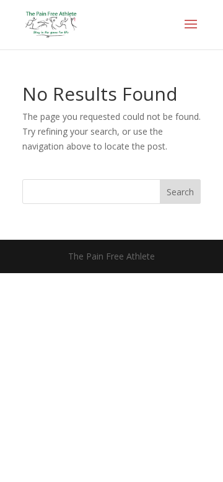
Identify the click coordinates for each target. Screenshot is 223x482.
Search (180, 192)
